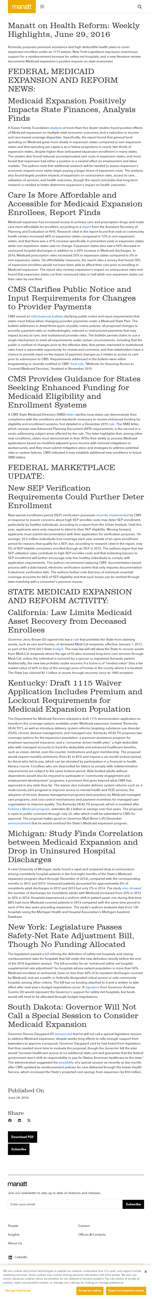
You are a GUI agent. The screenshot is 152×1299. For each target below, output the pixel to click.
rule (112, 424)
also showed (131, 888)
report (86, 227)
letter (70, 414)
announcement (19, 823)
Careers (84, 1226)
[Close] (145, 1271)
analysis (56, 128)
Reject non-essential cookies (126, 1290)
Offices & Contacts (92, 1234)
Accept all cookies (90, 1290)
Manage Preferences (17, 1290)
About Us (15, 1243)
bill (47, 954)
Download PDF (22, 1137)
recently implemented (112, 515)
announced (63, 1034)
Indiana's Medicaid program (29, 809)
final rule (77, 364)
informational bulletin (47, 316)
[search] (139, 6)
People (13, 1226)
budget (58, 649)
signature (92, 987)
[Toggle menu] (42, 6)
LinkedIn (20, 1257)
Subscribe (18, 1149)
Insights (14, 1234)
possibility (66, 1062)
